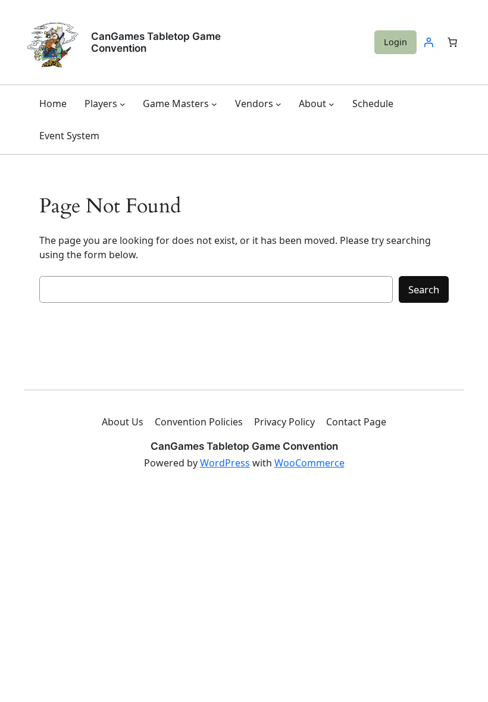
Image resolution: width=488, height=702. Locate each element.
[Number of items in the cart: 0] (452, 42)
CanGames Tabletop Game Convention (244, 446)
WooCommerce (309, 462)
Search (423, 289)
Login (395, 42)
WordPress (225, 462)
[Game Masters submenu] (214, 103)
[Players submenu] (123, 103)
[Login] (428, 42)
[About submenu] (331, 103)
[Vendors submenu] (278, 103)
